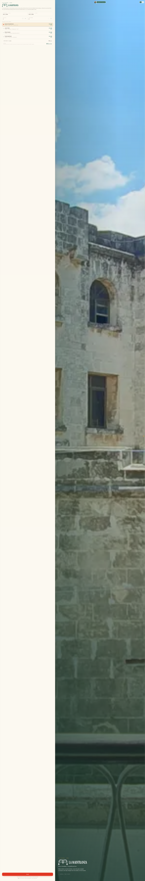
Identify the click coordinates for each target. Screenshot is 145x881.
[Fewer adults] (23, 18)
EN (140, 2)
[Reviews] (143, 443)
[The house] (143, 437)
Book (27, 874)
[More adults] (25, 18)
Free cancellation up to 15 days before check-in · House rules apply (27, 876)
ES (142, 2)
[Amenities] (143, 442)
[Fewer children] (49, 18)
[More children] (51, 18)
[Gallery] (143, 438)
